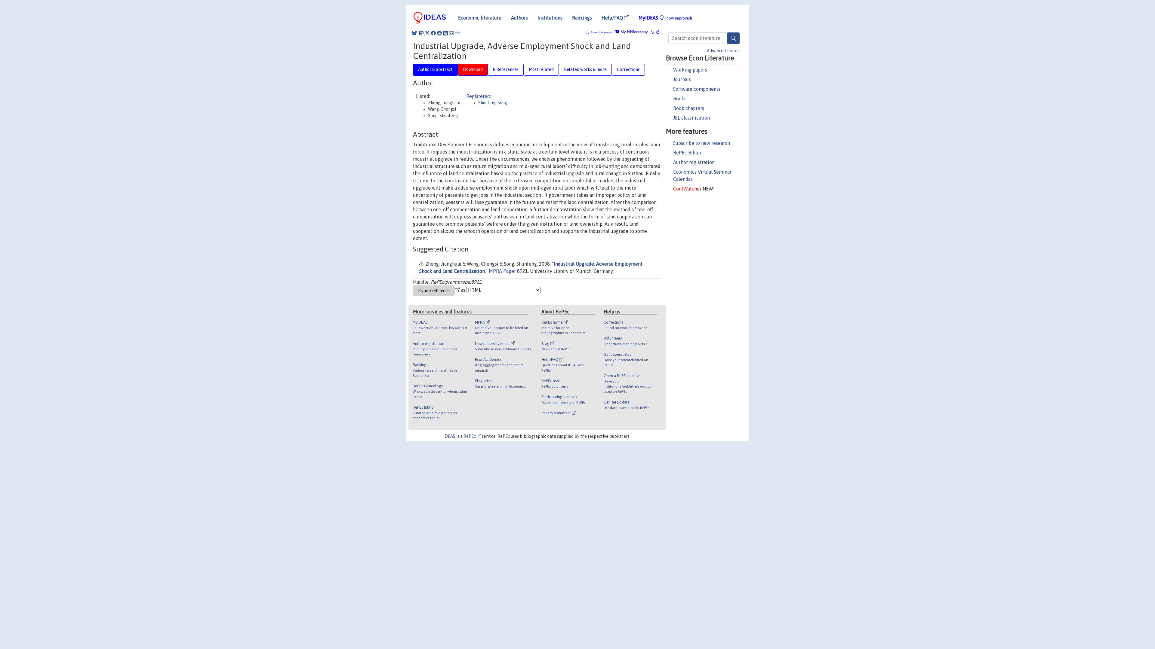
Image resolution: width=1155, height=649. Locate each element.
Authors (519, 17)
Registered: (478, 96)
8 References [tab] (506, 69)
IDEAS (449, 436)
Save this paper (601, 32)
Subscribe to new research (701, 143)
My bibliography (633, 32)
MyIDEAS (665, 17)
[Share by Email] (451, 33)
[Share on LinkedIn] (445, 33)
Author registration (694, 162)
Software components (696, 89)
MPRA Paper (502, 271)
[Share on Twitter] (427, 33)
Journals (682, 79)
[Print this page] (457, 33)
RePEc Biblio (687, 152)
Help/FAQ (613, 17)
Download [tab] (473, 69)
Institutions (549, 17)
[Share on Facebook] (433, 33)
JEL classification (691, 117)
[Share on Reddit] (439, 33)
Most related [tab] (541, 69)
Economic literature (479, 17)
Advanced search (723, 50)
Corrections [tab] (628, 69)
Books (679, 98)
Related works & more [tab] (585, 69)
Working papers (690, 69)
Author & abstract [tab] (435, 69)
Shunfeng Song (492, 102)
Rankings (582, 17)
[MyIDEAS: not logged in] (654, 32)
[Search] (733, 38)
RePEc (470, 436)
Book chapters (688, 108)
